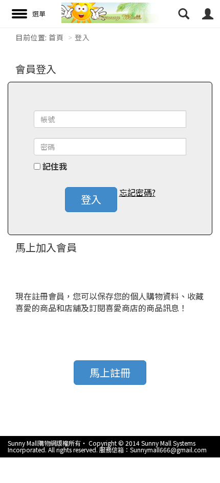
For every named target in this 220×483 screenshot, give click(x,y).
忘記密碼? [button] (137, 192)
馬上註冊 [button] (110, 372)
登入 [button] (91, 199)
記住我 (54, 166)
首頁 (56, 37)
